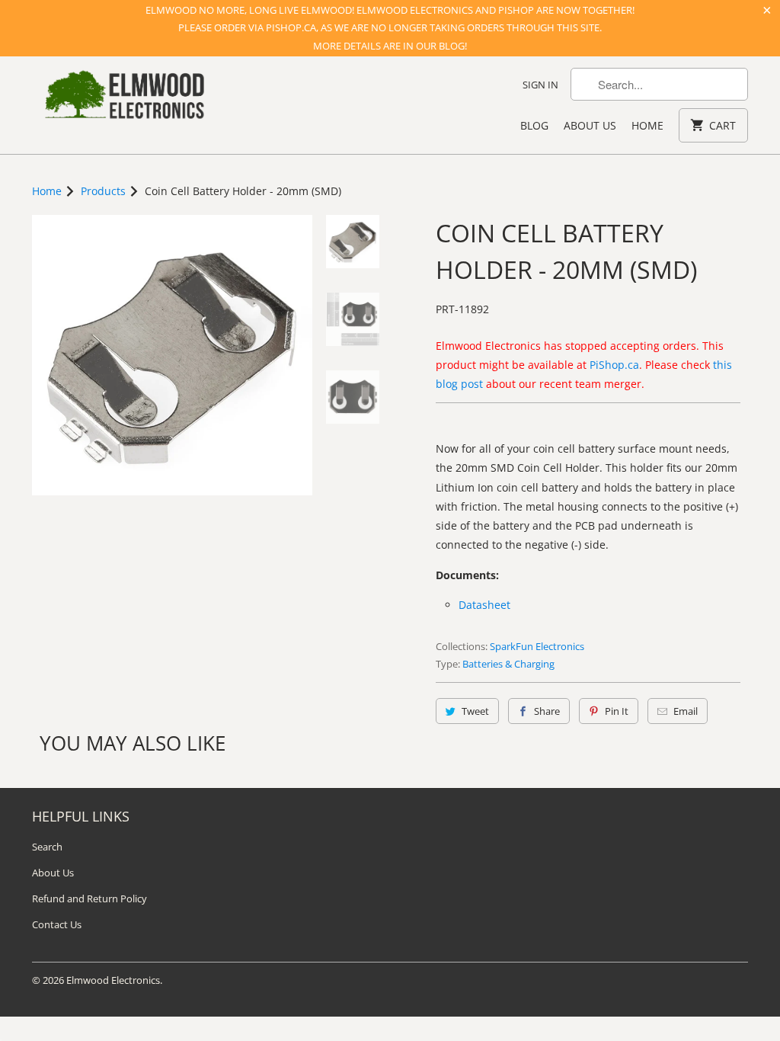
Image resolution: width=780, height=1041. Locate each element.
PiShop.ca (614, 364)
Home (647, 125)
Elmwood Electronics (113, 980)
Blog (534, 125)
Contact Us (57, 924)
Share (547, 711)
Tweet (475, 711)
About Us (590, 125)
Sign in (540, 84)
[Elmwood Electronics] (123, 99)
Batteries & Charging (508, 664)
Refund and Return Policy (89, 898)
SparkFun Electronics (537, 646)
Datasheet (484, 604)
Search (47, 847)
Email (685, 711)
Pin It (616, 711)
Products (103, 191)
